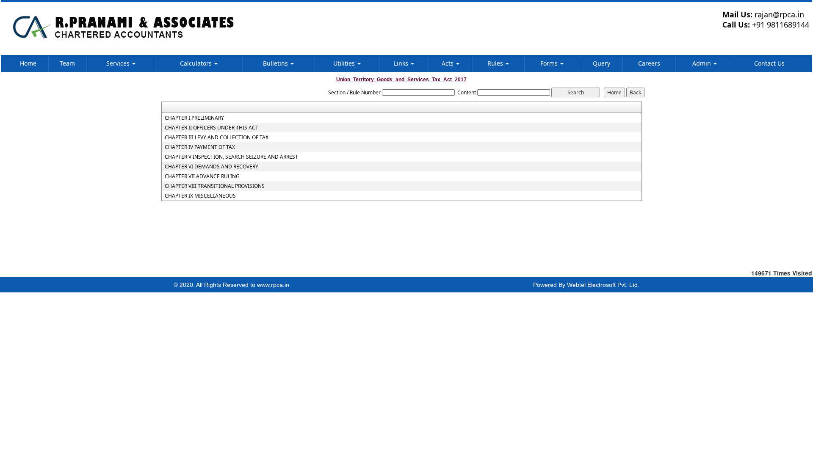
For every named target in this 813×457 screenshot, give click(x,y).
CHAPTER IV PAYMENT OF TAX (200, 147)
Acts (448, 63)
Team (67, 63)
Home (28, 63)
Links (402, 63)
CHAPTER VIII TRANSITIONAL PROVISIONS (215, 186)
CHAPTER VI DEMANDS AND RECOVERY (211, 166)
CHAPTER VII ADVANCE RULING (202, 176)
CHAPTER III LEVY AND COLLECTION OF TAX (216, 137)
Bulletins (276, 63)
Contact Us (769, 63)
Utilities (345, 63)
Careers (649, 63)
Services (118, 63)
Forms (549, 63)
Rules (496, 63)
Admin (702, 63)
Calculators (196, 63)
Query (601, 63)
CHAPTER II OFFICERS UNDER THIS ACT (211, 127)
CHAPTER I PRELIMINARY (194, 118)
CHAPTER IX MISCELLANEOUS (200, 196)
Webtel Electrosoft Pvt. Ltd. (603, 284)
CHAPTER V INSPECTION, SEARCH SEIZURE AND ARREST (231, 157)
